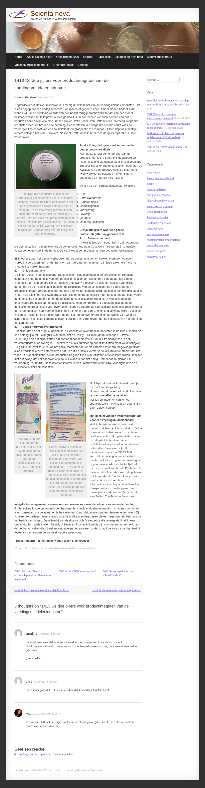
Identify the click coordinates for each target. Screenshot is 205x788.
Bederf (150, 183)
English (87, 56)
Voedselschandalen (65, 548)
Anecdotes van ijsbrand (160, 178)
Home (18, 56)
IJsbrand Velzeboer (25, 97)
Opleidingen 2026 (67, 56)
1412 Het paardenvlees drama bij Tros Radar (41, 590)
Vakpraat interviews (158, 234)
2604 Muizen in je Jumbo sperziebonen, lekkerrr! (161, 116)
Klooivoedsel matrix (160, 56)
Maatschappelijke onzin (160, 200)
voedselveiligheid (86, 548)
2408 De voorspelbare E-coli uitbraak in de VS (118, 573)
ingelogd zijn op (34, 754)
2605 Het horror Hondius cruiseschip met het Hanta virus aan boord (32, 575)
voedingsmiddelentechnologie (164, 240)
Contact (82, 64)
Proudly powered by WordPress (32, 770)
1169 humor (153, 172)
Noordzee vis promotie (160, 206)
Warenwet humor (156, 256)
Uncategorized (155, 228)
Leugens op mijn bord (129, 56)
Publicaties (103, 56)
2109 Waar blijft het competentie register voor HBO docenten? (165, 135)
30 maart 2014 (46, 97)
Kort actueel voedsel (158, 195)
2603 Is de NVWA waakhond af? (77, 571)
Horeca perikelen (156, 189)
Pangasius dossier (157, 217)
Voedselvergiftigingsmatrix (31, 64)
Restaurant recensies (159, 223)
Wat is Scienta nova (39, 56)
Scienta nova (50, 13)
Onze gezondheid (43, 548)
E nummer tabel (63, 64)
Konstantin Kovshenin (90, 770)
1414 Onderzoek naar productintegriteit (116, 590)
